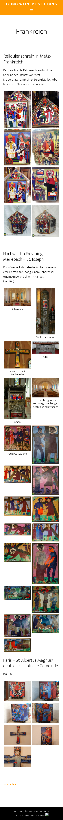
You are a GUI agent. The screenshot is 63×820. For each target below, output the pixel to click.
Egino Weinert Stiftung (31, 4)
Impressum (37, 815)
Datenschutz (22, 815)
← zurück (9, 784)
